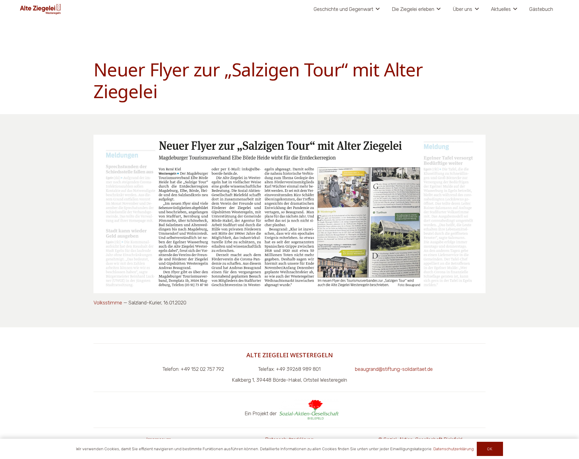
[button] (376, 9)
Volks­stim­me (107, 303)
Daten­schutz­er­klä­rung (453, 449)
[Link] (40, 9)
